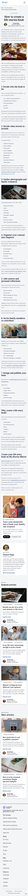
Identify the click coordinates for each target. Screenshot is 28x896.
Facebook (6, 875)
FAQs (4, 864)
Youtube (5, 882)
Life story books (8, 7)
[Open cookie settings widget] (25, 893)
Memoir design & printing (10, 818)
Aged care (6, 832)
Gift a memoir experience (10, 825)
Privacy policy (9, 891)
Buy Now (6, 536)
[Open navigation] (24, 2)
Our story (5, 839)
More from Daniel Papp (9, 572)
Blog (2, 7)
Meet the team (7, 843)
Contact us (6, 868)
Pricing (5, 850)
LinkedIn (5, 886)
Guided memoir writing (9, 821)
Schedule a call (16, 536)
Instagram (6, 878)
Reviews (5, 847)
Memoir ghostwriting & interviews (12, 829)
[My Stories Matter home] (5, 2)
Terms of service (18, 891)
